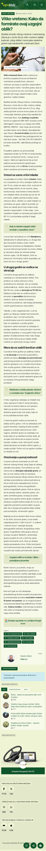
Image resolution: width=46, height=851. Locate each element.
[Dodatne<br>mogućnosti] (40, 845)
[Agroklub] (9, 4)
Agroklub (23, 843)
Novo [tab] (26, 689)
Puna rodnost (11, 646)
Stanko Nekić (26, 656)
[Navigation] (42, 5)
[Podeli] (33, 845)
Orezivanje (29, 642)
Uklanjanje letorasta (13, 642)
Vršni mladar (28, 638)
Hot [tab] (4, 689)
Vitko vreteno (30, 634)
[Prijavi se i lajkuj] (26, 845)
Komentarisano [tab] (14, 689)
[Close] (35, 5)
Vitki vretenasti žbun (14, 634)
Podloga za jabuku (13, 638)
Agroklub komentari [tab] (9, 668)
